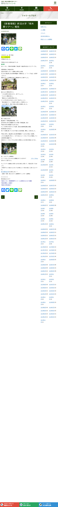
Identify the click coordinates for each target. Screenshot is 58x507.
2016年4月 (51, 268)
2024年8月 (51, 88)
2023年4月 (51, 118)
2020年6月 (43, 188)
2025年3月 (43, 80)
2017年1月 (51, 256)
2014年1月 (51, 317)
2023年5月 (43, 118)
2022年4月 (43, 141)
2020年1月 (43, 195)
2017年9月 (43, 247)
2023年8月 (51, 111)
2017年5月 (43, 253)
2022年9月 (51, 129)
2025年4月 (51, 77)
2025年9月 (43, 71)
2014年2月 (43, 317)
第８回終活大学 (5, 171)
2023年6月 (51, 114)
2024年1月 (43, 101)
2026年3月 (51, 57)
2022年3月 (51, 141)
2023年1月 (51, 121)
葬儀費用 (22, 10)
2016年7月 (51, 264)
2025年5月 (43, 77)
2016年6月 (43, 268)
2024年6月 (51, 92)
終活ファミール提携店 (46, 39)
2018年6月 (43, 232)
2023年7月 (43, 114)
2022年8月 (43, 134)
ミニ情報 (43, 30)
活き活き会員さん (45, 36)
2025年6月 (51, 74)
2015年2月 (43, 294)
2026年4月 (43, 57)
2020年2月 (51, 191)
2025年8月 (51, 71)
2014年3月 (51, 314)
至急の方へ (50, 10)
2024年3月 (43, 98)
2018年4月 (43, 235)
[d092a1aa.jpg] (9, 115)
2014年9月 (51, 302)
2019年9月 (43, 205)
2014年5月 (51, 310)
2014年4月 (43, 314)
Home (2, 13)
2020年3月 (43, 191)
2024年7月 (43, 92)
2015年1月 (51, 294)
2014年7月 (51, 307)
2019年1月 (43, 224)
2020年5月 (51, 188)
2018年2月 (43, 238)
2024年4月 (51, 95)
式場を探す (36, 10)
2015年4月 (43, 291)
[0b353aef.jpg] (9, 89)
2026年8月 (43, 51)
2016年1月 (43, 274)
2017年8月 (51, 247)
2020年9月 (51, 180)
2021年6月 (43, 164)
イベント (43, 33)
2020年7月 (51, 185)
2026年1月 (43, 60)
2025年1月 (51, 80)
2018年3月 (51, 235)
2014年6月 (43, 310)
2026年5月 (51, 54)
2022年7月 (51, 134)
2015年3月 (51, 291)
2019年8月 (51, 205)
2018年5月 (51, 232)
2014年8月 (43, 307)
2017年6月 (51, 250)
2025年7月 (43, 74)
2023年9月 (43, 111)
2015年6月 (43, 287)
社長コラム (43, 26)
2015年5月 (51, 287)
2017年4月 (51, 253)
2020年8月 (43, 185)
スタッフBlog (34, 158)
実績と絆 (7, 10)
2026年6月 (43, 54)
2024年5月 (43, 95)
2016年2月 (51, 271)
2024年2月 (51, 98)
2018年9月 (43, 229)
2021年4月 (43, 170)
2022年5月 (51, 137)
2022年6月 (43, 137)
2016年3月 (43, 271)
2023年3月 (43, 121)
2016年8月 (43, 264)
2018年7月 (51, 229)
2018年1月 (51, 238)
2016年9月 (51, 259)
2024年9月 (43, 88)
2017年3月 (43, 256)
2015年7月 (51, 284)
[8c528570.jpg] (9, 153)
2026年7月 (51, 51)
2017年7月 (43, 250)
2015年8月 (43, 284)
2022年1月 (51, 144)
